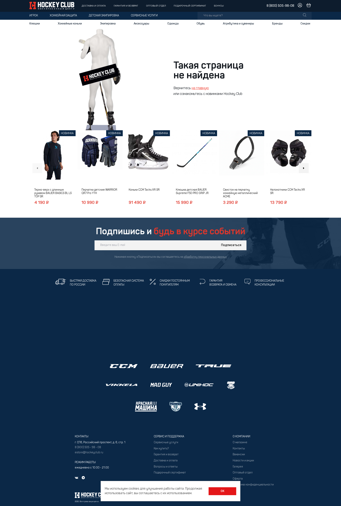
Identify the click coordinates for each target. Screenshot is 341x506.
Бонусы (219, 6)
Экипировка (108, 23)
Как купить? (161, 448)
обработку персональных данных (205, 257)
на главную (200, 88)
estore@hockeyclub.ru (89, 452)
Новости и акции (243, 460)
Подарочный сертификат (190, 6)
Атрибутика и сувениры (238, 23)
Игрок (33, 15)
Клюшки (34, 23)
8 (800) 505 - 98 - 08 (88, 447)
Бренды (277, 23)
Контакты (239, 448)
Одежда (173, 23)
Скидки (305, 23)
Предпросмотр (53, 155)
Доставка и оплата (94, 6)
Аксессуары (141, 23)
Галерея (238, 466)
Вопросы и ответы (166, 466)
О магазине (240, 442)
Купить (53, 167)
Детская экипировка (104, 15)
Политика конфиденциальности (253, 484)
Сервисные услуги (144, 15)
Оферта (238, 478)
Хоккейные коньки (70, 23)
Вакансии (239, 454)
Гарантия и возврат (126, 6)
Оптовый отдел (156, 6)
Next (304, 168)
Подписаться (231, 245)
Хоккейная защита (63, 15)
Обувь (201, 23)
